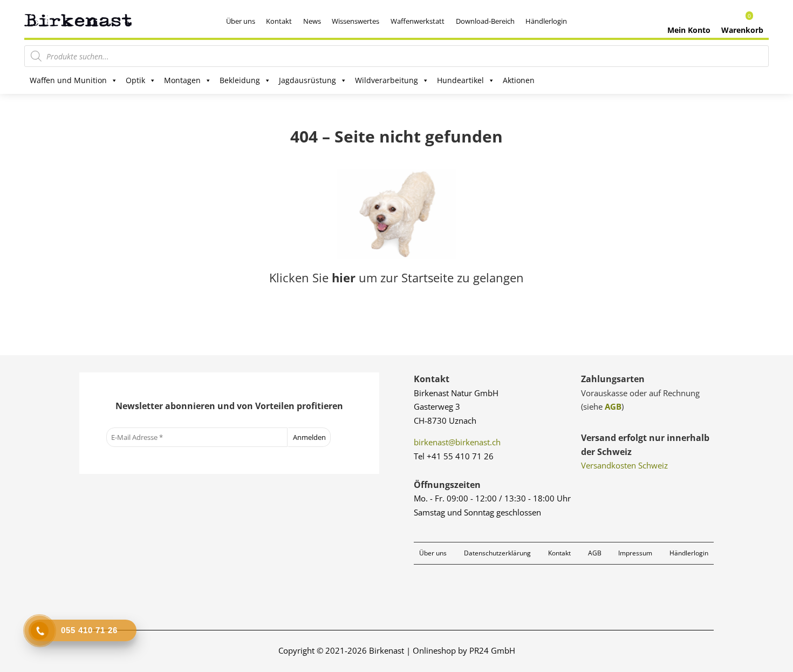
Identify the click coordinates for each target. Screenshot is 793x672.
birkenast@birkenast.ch (457, 442)
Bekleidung (240, 80)
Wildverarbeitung (386, 80)
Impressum (635, 553)
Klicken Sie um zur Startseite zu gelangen (396, 277)
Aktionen (519, 80)
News (312, 21)
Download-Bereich (485, 21)
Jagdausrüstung (307, 80)
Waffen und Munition (68, 80)
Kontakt (279, 21)
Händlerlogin (546, 21)
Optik (135, 80)
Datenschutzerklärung (497, 553)
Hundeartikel (460, 80)
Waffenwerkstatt (418, 21)
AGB (613, 406)
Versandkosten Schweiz (624, 465)
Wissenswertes (355, 21)
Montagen (182, 80)
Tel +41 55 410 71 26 (454, 456)
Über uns (240, 21)
